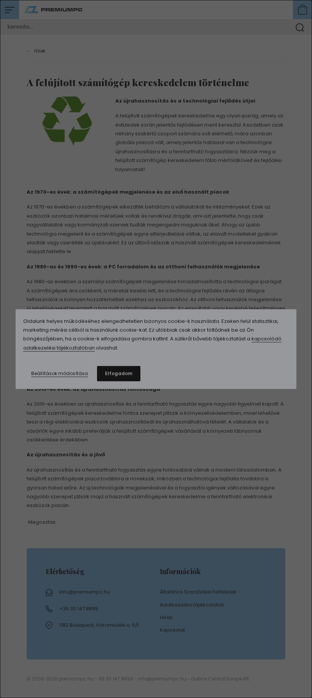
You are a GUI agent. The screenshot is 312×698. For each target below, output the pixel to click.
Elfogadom (118, 373)
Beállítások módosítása (59, 373)
